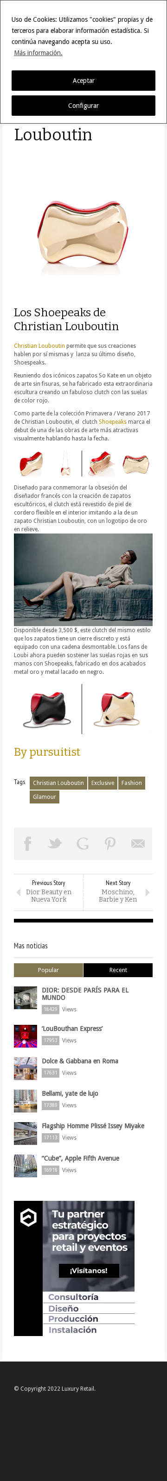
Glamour (44, 797)
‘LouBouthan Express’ (72, 1028)
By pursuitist (47, 752)
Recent (118, 969)
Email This (138, 844)
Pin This (111, 844)
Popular (48, 969)
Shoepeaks (113, 422)
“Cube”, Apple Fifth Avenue (80, 1158)
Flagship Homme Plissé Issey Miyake (93, 1126)
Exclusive (102, 783)
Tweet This (56, 844)
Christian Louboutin (39, 346)
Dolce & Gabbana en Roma (80, 1061)
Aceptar (84, 80)
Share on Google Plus (83, 844)
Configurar (83, 105)
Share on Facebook (28, 844)
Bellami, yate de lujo (70, 1093)
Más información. (38, 52)
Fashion (132, 783)
